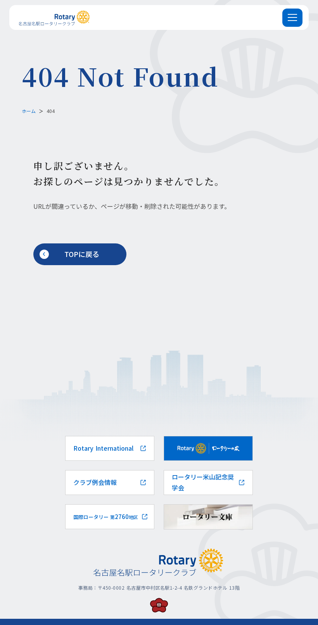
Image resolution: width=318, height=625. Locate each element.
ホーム (29, 111)
